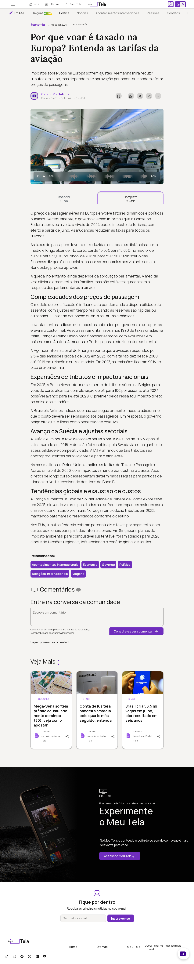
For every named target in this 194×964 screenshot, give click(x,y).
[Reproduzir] (44, 176)
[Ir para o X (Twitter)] (29, 956)
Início (37, 4)
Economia (38, 25)
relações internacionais (50, 574)
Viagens (78, 574)
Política (64, 13)
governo (108, 565)
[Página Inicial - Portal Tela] (97, 4)
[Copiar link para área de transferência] (158, 96)
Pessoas (153, 13)
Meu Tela (75, 4)
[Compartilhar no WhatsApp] (131, 96)
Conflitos (173, 13)
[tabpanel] (97, 377)
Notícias (82, 13)
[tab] (63, 197)
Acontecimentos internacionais (117, 13)
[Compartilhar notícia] (149, 96)
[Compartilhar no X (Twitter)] (140, 96)
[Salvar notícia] (119, 96)
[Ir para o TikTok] (7, 956)
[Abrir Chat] (183, 953)
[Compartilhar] (67, 735)
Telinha (63, 94)
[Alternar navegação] (12, 4)
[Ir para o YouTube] (44, 956)
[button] (136, 631)
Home (73, 947)
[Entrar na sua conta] (171, 4)
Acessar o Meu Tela (117, 856)
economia (90, 565)
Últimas (54, 4)
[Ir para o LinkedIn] (37, 956)
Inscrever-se (120, 918)
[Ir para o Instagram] (14, 956)
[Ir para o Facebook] (22, 956)
